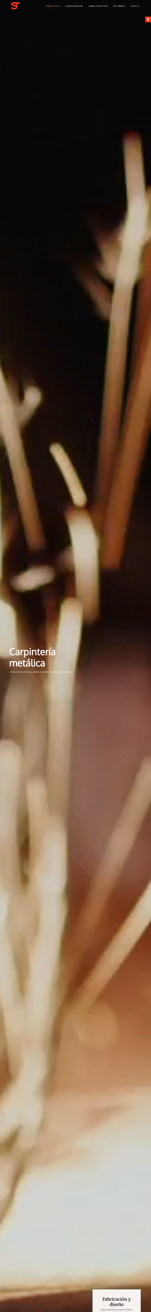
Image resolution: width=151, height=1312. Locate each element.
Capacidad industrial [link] (74, 6)
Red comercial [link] (119, 6)
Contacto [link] (135, 6)
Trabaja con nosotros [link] (98, 6)
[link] (148, 19)
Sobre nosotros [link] (53, 6)
